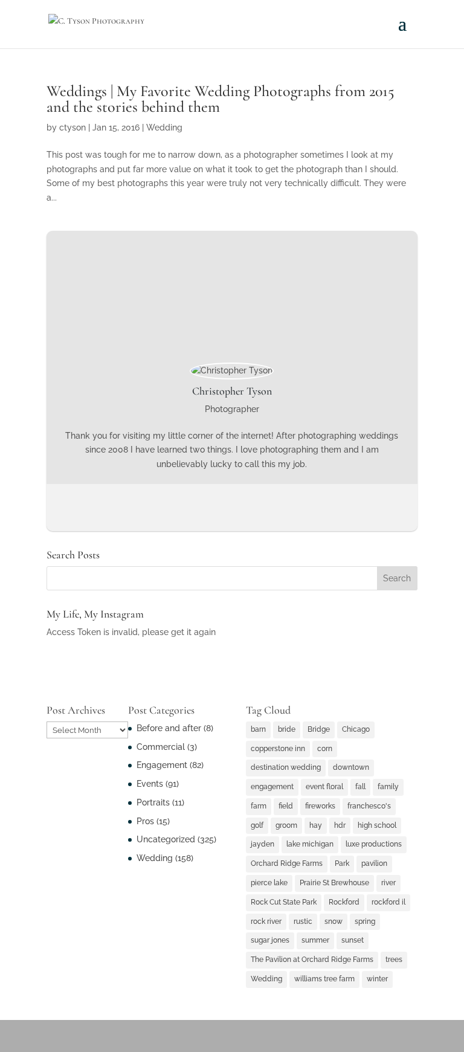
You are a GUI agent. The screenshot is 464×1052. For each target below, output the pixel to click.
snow (333, 921)
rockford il (388, 902)
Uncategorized (166, 839)
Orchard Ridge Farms (287, 863)
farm (258, 806)
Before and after (169, 728)
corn (324, 748)
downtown (351, 767)
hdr (340, 825)
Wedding (164, 127)
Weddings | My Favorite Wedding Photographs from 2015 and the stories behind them (221, 99)
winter (377, 979)
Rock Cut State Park (284, 902)
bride (286, 729)
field (286, 806)
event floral (324, 787)
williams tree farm (324, 979)
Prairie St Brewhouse (334, 883)
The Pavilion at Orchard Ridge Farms (312, 959)
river (388, 883)
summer (315, 940)
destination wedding (286, 767)
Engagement (162, 765)
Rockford (344, 902)
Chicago (356, 729)
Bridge (319, 729)
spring (365, 921)
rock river (266, 921)
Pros (145, 821)
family (388, 787)
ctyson (72, 127)
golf (257, 825)
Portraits (153, 802)
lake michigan (310, 844)
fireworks (320, 806)
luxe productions (374, 844)
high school (377, 825)
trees (393, 959)
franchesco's (369, 806)
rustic (303, 921)
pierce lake (269, 883)
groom (286, 825)
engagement (272, 787)
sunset (352, 940)
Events (150, 784)
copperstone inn (278, 748)
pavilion (374, 863)
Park (342, 863)
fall (360, 787)
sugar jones (270, 940)
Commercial (161, 747)
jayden (262, 844)
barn (258, 729)
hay (315, 825)
